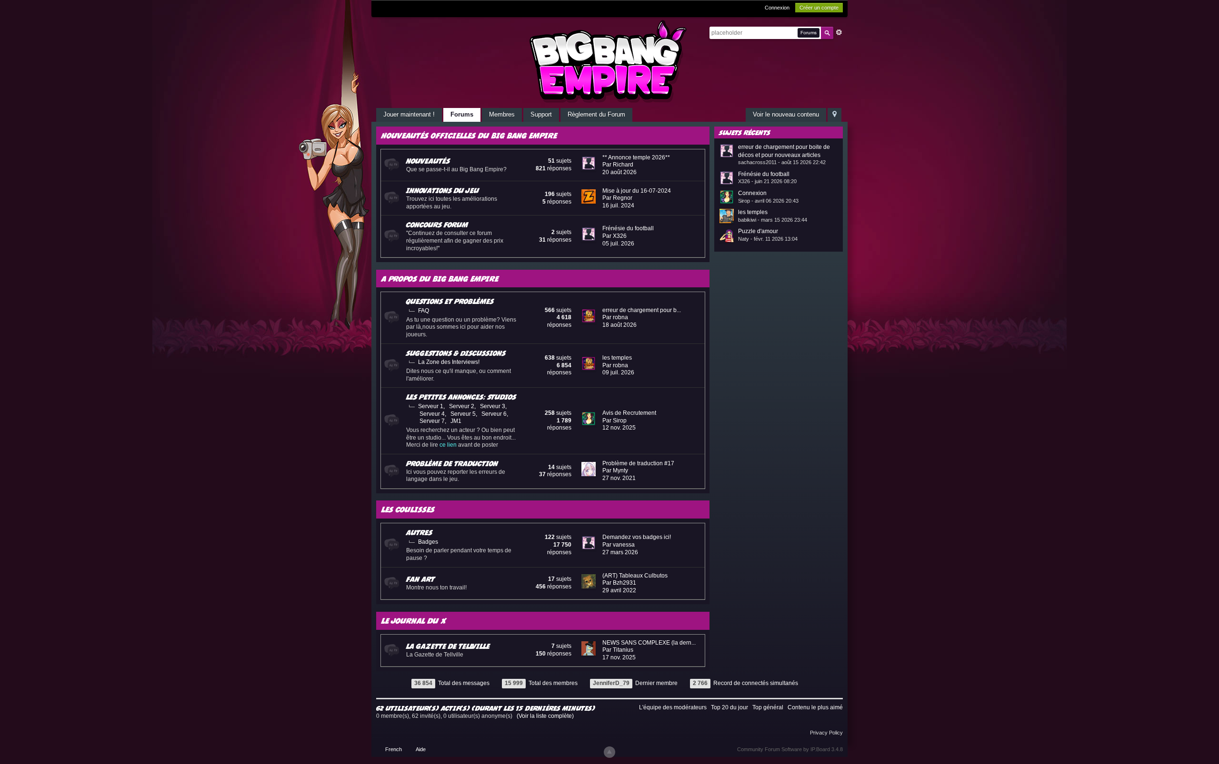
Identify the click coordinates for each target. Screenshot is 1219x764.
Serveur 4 (432, 414)
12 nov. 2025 (619, 427)
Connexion (777, 7)
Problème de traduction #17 (638, 463)
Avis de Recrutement (629, 413)
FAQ (423, 310)
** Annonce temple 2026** (636, 157)
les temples (617, 357)
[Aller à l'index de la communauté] (609, 61)
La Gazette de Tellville (448, 646)
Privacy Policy (826, 732)
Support (541, 114)
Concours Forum (437, 224)
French (393, 749)
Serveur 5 (463, 414)
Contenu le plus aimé (815, 707)
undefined (823, 132)
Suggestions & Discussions (456, 353)
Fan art (420, 579)
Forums (461, 114)
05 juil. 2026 (618, 243)
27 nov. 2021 (619, 478)
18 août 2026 (619, 325)
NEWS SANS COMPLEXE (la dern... (649, 642)
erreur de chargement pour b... (641, 310)
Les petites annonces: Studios (461, 397)
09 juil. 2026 (618, 372)
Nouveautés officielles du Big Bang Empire (469, 135)
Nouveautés (428, 161)
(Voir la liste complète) (545, 716)
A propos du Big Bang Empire (440, 278)
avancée (839, 32)
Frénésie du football (628, 228)
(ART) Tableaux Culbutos (635, 575)
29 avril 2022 (619, 590)
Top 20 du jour (729, 707)
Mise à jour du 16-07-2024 (636, 190)
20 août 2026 (619, 172)
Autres (419, 532)
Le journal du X (414, 621)
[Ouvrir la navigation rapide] (834, 115)
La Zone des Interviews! (449, 362)
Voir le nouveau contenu (786, 114)
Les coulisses (408, 509)
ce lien (448, 444)
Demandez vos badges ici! (636, 537)
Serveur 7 (432, 421)
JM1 (455, 421)
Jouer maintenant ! (409, 114)
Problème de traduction (452, 463)
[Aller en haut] (609, 752)
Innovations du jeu (442, 190)
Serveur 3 (492, 406)
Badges (428, 542)
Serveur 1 (430, 406)
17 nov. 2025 (619, 657)
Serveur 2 (461, 406)
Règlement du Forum (596, 114)
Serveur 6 (494, 414)
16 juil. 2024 (618, 205)
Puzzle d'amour (758, 231)
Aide (421, 749)
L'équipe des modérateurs (673, 707)
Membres (502, 114)
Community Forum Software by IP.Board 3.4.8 (790, 749)
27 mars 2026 (620, 552)
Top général (767, 707)
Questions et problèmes (450, 301)
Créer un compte (819, 7)
